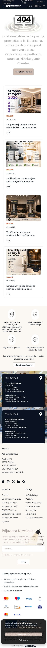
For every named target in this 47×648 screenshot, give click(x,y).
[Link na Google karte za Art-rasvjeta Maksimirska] (40, 414)
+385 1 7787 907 (13, 425)
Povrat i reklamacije (33, 502)
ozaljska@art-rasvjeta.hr (15, 391)
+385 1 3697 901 (13, 389)
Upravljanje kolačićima (11, 514)
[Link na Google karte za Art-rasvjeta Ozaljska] (40, 378)
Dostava (29, 499)
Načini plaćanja (31, 495)
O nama (5, 495)
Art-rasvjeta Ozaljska (34, 517)
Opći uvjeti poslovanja (11, 499)
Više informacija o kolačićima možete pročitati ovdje (23, 627)
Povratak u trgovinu (23, 72)
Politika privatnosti (9, 502)
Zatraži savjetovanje (24, 365)
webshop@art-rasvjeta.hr (13, 472)
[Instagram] (8, 481)
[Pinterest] (23, 481)
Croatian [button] (40, 2)
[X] (13, 481)
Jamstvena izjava (32, 506)
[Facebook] (3, 481)
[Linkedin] (18, 481)
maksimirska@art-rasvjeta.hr (17, 427)
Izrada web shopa (17, 646)
